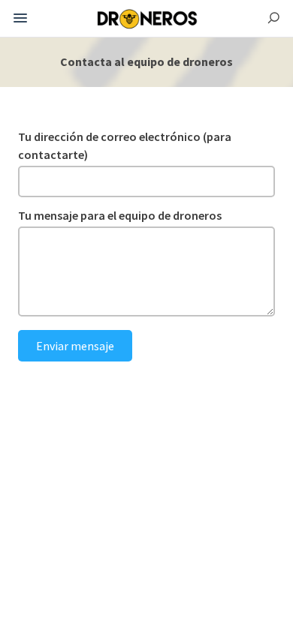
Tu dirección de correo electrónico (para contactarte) (124, 145)
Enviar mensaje (75, 345)
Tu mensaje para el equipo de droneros (120, 215)
